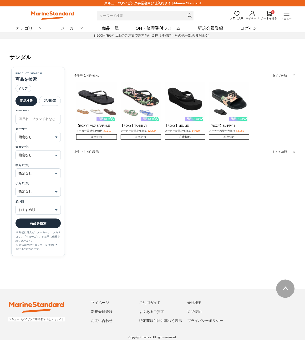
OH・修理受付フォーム (158, 28)
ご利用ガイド (150, 303)
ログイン (248, 28)
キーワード (22, 110)
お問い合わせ (101, 321)
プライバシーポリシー (205, 321)
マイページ (100, 303)
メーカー (21, 129)
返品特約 (194, 312)
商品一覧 (110, 28)
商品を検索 (38, 223)
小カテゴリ (22, 183)
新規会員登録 (210, 28)
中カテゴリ (22, 165)
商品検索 (26, 100)
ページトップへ (285, 288)
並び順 (19, 201)
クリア (23, 88)
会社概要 (194, 303)
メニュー (286, 18)
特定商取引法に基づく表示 (160, 321)
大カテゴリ (22, 147)
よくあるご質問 (151, 312)
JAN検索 (50, 100)
